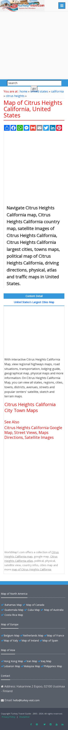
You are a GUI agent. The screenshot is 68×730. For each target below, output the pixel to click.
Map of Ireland (30, 640)
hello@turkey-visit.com (26, 700)
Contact (5, 675)
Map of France (55, 635)
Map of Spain (50, 640)
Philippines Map (53, 666)
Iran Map (32, 661)
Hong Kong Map (13, 661)
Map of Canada (35, 604)
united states (39, 91)
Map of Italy (11, 640)
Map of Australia (53, 610)
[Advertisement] (34, 45)
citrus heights (15, 96)
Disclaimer (24, 716)
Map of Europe (9, 624)
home (23, 91)
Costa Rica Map (14, 615)
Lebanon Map (12, 666)
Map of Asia (8, 650)
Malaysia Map (32, 666)
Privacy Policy (8, 716)
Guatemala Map (14, 610)
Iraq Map (46, 661)
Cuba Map (34, 610)
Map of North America (14, 593)
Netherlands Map (33, 635)
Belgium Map (11, 635)
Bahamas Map (13, 604)
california (57, 91)
